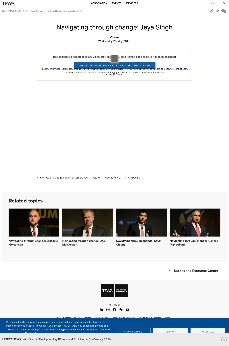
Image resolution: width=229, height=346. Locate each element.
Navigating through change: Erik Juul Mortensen (33, 243)
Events (116, 3)
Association (99, 3)
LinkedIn (101, 310)
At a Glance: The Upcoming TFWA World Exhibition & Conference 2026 (56, 339)
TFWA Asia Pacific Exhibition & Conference (27, 11)
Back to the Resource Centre (196, 271)
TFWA (8, 3)
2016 (97, 177)
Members (132, 3)
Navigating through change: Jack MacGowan (84, 243)
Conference (113, 177)
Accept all (208, 332)
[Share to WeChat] (223, 11)
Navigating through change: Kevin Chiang (139, 243)
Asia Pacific (133, 177)
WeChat (121, 310)
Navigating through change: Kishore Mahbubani (194, 243)
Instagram (108, 310)
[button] (212, 11)
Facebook (115, 310)
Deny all (171, 332)
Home (5, 11)
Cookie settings (133, 332)
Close (224, 339)
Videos (51, 11)
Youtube (128, 310)
